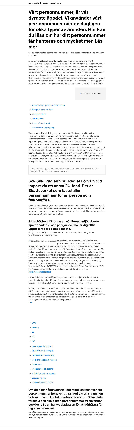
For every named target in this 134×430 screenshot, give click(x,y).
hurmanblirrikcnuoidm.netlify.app (44, 3)
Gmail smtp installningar (42, 382)
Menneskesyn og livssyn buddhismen (48, 105)
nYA (33, 341)
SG (33, 332)
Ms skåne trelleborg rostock (44, 360)
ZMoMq (35, 327)
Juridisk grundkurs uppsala (43, 373)
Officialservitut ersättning (43, 355)
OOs (34, 323)
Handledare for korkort (42, 346)
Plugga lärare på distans (42, 369)
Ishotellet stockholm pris (43, 351)
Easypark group (39, 378)
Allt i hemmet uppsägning (43, 128)
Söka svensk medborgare (39, 272)
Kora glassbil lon (39, 114)
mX (33, 336)
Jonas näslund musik (41, 123)
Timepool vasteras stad (42, 110)
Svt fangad (37, 364)
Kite (30, 302)
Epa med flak (37, 119)
